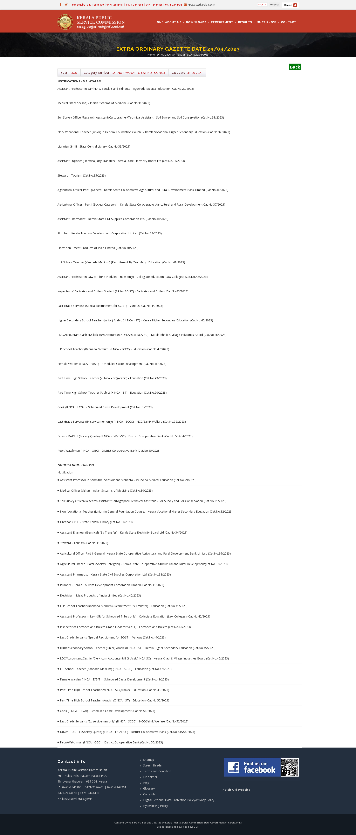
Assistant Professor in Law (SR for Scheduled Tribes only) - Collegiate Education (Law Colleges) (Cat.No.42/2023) (135, 616)
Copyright (149, 794)
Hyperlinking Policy (155, 806)
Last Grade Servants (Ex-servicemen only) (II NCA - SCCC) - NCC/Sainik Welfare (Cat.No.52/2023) (124, 721)
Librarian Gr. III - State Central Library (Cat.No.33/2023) (96, 522)
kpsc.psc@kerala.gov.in (77, 799)
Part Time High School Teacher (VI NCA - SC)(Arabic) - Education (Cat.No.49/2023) (114, 690)
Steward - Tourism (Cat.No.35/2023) (84, 543)
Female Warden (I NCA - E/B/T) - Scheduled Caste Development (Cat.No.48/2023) (114, 679)
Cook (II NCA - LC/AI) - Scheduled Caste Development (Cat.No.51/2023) (107, 711)
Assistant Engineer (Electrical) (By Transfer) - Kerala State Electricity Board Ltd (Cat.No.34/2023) (123, 532)
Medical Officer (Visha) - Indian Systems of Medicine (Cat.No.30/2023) (106, 490)
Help (146, 783)
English (262, 4)
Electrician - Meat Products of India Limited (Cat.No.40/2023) (100, 595)
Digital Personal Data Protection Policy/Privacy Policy (178, 800)
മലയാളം (274, 4)
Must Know (267, 22)
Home (159, 22)
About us (173, 22)
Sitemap (148, 760)
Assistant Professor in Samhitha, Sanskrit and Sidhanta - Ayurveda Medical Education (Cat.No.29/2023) (128, 480)
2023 (74, 72)
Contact (288, 22)
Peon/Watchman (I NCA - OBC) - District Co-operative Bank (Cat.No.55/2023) (111, 742)
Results (245, 22)
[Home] (93, 21)
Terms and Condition (157, 771)
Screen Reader (153, 765)
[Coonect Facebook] (262, 769)
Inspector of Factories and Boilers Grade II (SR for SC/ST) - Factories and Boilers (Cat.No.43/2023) (125, 627)
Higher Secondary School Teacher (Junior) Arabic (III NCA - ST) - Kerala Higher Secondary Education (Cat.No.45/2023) (137, 648)
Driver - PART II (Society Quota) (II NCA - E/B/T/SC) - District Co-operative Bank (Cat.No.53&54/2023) (127, 732)
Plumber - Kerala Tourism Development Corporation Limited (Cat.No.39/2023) (112, 585)
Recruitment (222, 22)
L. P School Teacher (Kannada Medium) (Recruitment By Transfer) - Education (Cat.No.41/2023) (123, 606)
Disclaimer (150, 777)
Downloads (196, 22)
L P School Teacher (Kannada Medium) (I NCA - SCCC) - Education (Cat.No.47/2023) (116, 669)
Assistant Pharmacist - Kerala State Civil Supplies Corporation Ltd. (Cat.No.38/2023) (115, 574)
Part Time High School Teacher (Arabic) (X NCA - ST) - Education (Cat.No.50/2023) (114, 700)
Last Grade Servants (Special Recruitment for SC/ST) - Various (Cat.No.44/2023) (113, 637)
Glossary (149, 788)
